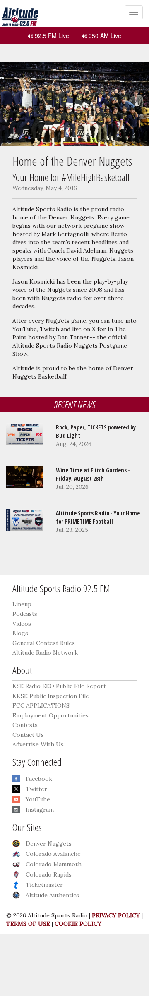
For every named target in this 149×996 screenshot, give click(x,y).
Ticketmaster (44, 885)
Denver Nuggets (49, 843)
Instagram (40, 809)
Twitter (36, 789)
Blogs (20, 633)
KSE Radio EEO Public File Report (59, 686)
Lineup (21, 604)
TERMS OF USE (28, 923)
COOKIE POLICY (78, 923)
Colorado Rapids (49, 874)
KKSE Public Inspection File (50, 696)
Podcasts (24, 613)
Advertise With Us (38, 744)
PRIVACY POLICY (116, 915)
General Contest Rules (43, 643)
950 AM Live (104, 35)
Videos (21, 623)
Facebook (39, 778)
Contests (25, 725)
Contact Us (28, 735)
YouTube (38, 799)
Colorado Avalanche (53, 854)
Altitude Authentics (52, 895)
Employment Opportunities (50, 715)
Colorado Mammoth (54, 864)
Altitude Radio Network (45, 652)
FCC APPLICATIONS (41, 705)
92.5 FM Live (51, 35)
